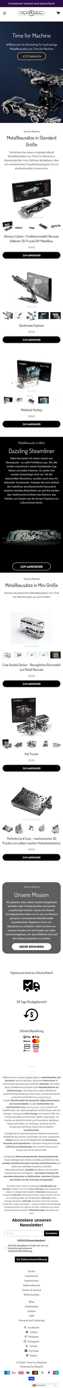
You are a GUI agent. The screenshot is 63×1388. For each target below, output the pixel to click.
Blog (31, 1301)
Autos (23, 1107)
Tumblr (33, 1346)
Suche (31, 1271)
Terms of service (31, 1290)
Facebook (33, 1327)
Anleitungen (31, 1306)
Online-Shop (31, 1077)
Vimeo (33, 1355)
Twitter (33, 1332)
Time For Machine (36, 1362)
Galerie (32, 1311)
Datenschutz (31, 1280)
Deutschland (51, 1192)
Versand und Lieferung (31, 1320)
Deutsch (41, 1385)
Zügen (43, 1107)
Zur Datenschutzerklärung (31, 1259)
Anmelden (51, 1233)
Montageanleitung (42, 1097)
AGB (31, 1315)
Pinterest (33, 1336)
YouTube (33, 1350)
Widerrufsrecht (31, 1285)
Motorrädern (33, 1107)
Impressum (31, 1275)
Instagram (33, 1341)
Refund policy (31, 1294)
